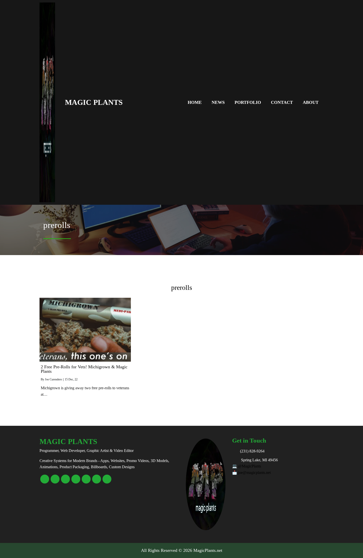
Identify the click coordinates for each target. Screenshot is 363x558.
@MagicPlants (249, 466)
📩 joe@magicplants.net (251, 472)
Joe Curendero (53, 379)
